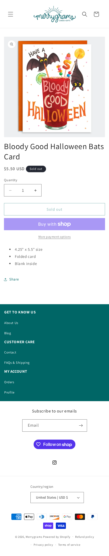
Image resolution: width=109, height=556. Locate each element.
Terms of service (69, 545)
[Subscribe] (81, 425)
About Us (11, 323)
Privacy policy (43, 545)
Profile (9, 392)
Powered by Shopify (56, 536)
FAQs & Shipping (17, 362)
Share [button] (14, 279)
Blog (7, 333)
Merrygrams (34, 536)
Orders (9, 382)
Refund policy (84, 537)
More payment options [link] (54, 237)
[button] (10, 14)
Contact (10, 352)
